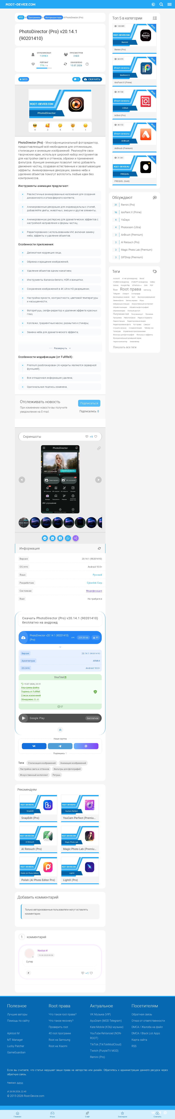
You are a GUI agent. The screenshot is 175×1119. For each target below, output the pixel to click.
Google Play (125, 285)
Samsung (147, 290)
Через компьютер (120, 341)
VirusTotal (59, 677)
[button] (99, 448)
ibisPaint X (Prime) (131, 212)
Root (115, 290)
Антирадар (135, 293)
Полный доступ (133, 311)
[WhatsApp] (68, 538)
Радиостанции (119, 321)
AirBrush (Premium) (132, 234)
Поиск (161, 2)
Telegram (116, 293)
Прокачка (149, 314)
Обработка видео (120, 307)
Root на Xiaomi (58, 1046)
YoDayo (125, 219)
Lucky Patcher (15, 1046)
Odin (146, 285)
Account (116, 278)
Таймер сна (148, 328)
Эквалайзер (134, 341)
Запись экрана (131, 300)
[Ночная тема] (153, 4)
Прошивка (117, 317)
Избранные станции (121, 304)
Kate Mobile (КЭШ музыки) (106, 1027)
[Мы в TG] (60, 746)
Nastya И (43, 950)
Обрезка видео (119, 311)
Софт (87, 1116)
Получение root (121, 314)
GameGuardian (16, 1052)
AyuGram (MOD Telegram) (106, 1020)
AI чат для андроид (129, 278)
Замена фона (118, 300)
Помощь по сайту (18, 1020)
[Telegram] (45, 538)
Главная (17, 1116)
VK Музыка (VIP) (100, 1014)
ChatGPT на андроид (139, 282)
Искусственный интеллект (34, 774)
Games (115, 285)
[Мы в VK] (34, 746)
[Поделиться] (76, 538)
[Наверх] (60, 730)
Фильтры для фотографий (67, 768)
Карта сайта (139, 1040)
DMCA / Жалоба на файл (147, 1027)
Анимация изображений (73, 763)
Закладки (122, 1116)
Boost (142, 278)
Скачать (94, 79)
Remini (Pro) (128, 204)
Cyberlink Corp (94, 582)
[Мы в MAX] (86, 746)
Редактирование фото (122, 324)
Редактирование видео (136, 321)
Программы (34, 17)
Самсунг (147, 324)
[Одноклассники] (60, 538)
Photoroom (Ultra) (131, 227)
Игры (142, 300)
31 (116, 204)
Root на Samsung (59, 1040)
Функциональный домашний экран (127, 338)
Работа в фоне (129, 317)
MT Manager (15, 1040)
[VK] (53, 538)
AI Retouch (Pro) (130, 242)
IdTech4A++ (137, 285)
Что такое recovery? (61, 1020)
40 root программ (60, 1033)
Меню (169, 2)
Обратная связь (142, 1014)
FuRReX (44, 55)
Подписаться (89, 403)
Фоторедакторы (53, 17)
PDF (151, 285)
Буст (133, 297)
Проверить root (58, 1027)
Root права (130, 289)
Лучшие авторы (17, 1014)
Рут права (137, 324)
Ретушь (56, 774)
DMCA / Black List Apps (146, 1033)
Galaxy (152, 282)
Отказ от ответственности (148, 1020)
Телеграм (117, 331)
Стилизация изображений (42, 763)
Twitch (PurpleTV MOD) (104, 1051)
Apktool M (13, 1033)
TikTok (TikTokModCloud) (105, 1044)
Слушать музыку (119, 328)
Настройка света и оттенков (34, 768)
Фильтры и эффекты (145, 335)
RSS (134, 1046)
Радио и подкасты (145, 317)
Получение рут (137, 314)
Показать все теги (124, 347)
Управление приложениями (134, 331)
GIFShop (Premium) (132, 257)
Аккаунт (126, 293)
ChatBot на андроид (121, 282)
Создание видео (135, 328)
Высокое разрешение (146, 297)
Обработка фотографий (139, 307)
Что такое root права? (62, 1014)
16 (116, 212)
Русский (97, 574)
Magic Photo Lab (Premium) (136, 249)
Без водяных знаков (121, 297)
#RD (21, 17)
